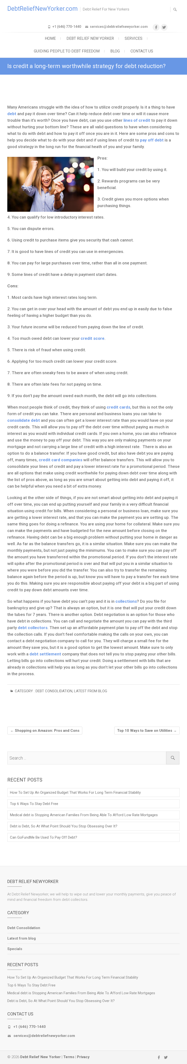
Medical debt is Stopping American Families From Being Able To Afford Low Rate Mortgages (84, 815)
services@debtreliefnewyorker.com (119, 27)
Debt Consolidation (54, 691)
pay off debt (152, 140)
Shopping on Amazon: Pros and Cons (44, 730)
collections (126, 601)
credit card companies (60, 459)
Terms (68, 1057)
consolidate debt (23, 420)
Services (133, 38)
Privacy (83, 1057)
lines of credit (136, 120)
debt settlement (45, 654)
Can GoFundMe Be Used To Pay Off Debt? (43, 837)
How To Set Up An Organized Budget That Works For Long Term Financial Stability (75, 792)
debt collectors (32, 627)
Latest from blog (90, 691)
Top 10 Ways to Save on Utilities (147, 730)
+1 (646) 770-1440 (66, 27)
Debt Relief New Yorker (90, 38)
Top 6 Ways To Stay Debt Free (34, 804)
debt (12, 113)
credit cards (118, 407)
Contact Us (142, 51)
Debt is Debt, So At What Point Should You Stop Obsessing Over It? (63, 826)
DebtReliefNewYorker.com (42, 8)
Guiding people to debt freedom (67, 51)
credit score (92, 338)
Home (50, 38)
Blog (115, 51)
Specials (14, 949)
